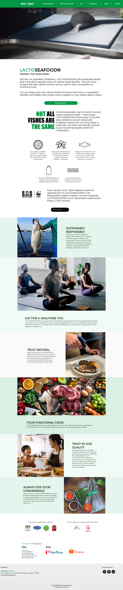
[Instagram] (104, 571)
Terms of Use (67, 585)
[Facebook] (109, 571)
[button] (48, 3)
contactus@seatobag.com (8, 575)
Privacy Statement (57, 585)
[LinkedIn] (113, 571)
